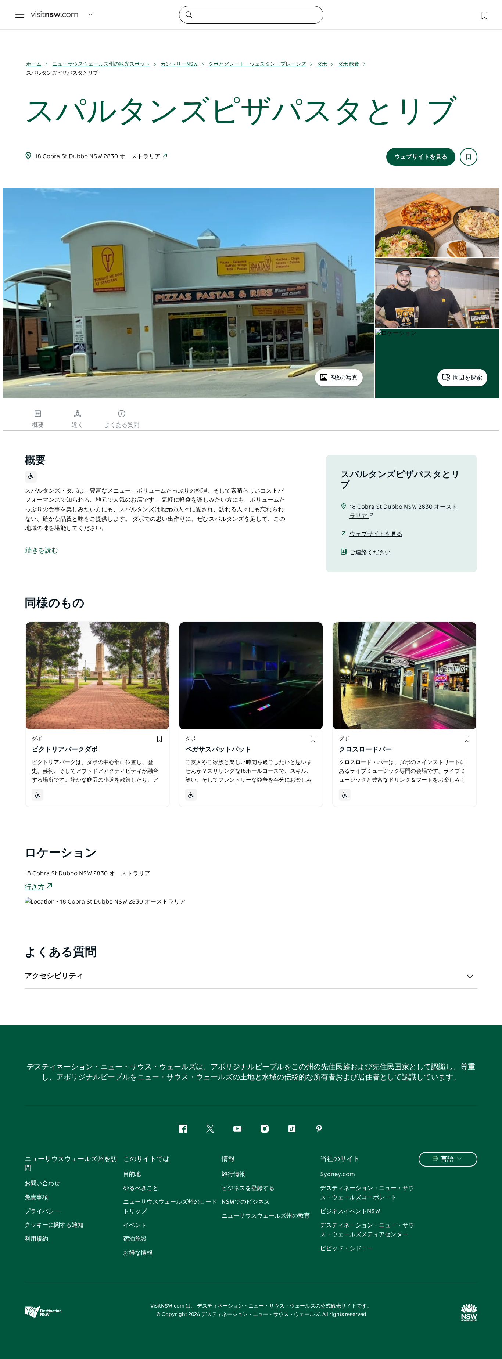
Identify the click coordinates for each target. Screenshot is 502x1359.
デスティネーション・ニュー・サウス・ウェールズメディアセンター (367, 1230)
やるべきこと (140, 1188)
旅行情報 (233, 1174)
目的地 (132, 1174)
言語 (447, 1159)
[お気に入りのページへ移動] (483, 14)
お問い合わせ (42, 1183)
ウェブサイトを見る (420, 157)
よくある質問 (121, 425)
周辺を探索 (467, 378)
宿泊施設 (135, 1239)
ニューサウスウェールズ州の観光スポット (101, 64)
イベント (135, 1225)
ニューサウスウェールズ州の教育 (266, 1216)
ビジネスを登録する (248, 1188)
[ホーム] (54, 14)
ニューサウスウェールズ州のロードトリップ (170, 1206)
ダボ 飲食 (348, 64)
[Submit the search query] (188, 14)
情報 (228, 1159)
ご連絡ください (370, 552)
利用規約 (36, 1239)
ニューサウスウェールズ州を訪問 (71, 1164)
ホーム (34, 64)
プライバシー (42, 1211)
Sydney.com (337, 1174)
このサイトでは (146, 1159)
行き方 (34, 887)
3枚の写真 (344, 378)
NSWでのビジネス (246, 1202)
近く (77, 425)
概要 (38, 425)
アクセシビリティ (54, 976)
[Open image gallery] (188, 397)
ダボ (322, 64)
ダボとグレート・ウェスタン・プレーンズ (257, 64)
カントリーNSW (179, 64)
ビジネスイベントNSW (350, 1211)
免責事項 (36, 1197)
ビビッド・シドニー (346, 1248)
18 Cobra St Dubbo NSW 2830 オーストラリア (98, 156)
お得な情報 (138, 1253)
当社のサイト (340, 1159)
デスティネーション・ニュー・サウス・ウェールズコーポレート (367, 1193)
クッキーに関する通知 (54, 1225)
